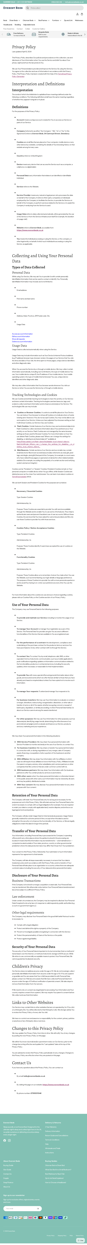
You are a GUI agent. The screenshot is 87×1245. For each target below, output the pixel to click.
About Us (6, 1187)
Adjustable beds (29, 25)
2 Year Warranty (51, 1127)
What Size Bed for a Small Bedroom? (58, 1170)
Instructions (49, 1152)
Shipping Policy (62, 1235)
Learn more (24, 2)
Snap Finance (8, 1182)
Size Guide (7, 1170)
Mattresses (79, 20)
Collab (27, 29)
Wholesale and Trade (52, 1148)
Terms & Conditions (52, 1140)
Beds (5, 20)
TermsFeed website (19, 477)
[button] (82, 14)
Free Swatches (8, 29)
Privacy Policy (50, 1235)
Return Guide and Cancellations (56, 1135)
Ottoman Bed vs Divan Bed (55, 1165)
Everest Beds (11, 1231)
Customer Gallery (38, 29)
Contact (20, 29)
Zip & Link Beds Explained (54, 1178)
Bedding (18, 25)
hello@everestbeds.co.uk (74, 2)
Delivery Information (52, 1131)
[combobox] (54, 8)
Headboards (7, 25)
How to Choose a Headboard (55, 1182)
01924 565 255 (56, 2)
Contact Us (7, 1174)
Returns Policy (80, 1235)
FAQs (71, 1235)
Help (46, 1144)
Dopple (6, 1178)
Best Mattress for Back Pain (55, 1174)
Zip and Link (68, 20)
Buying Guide (8, 1165)
